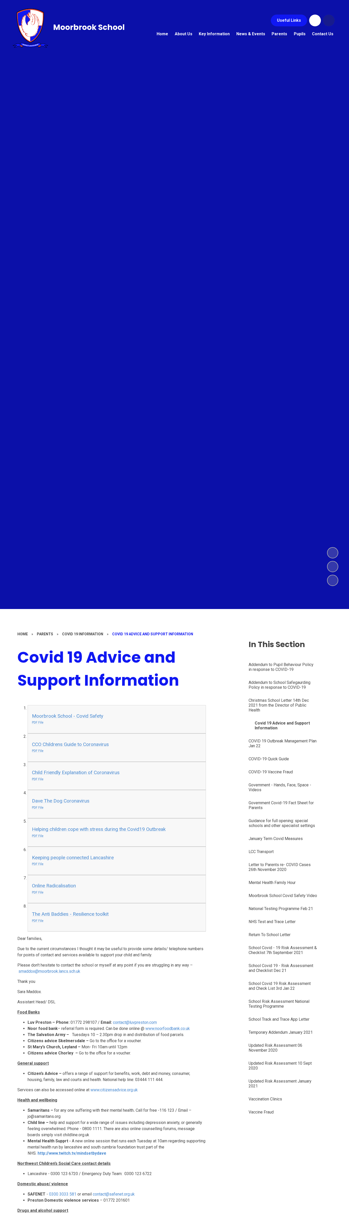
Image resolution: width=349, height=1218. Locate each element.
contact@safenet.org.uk (114, 1194)
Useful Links (289, 20)
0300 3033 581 (62, 1194)
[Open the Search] (329, 20)
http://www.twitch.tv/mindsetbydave (72, 1153)
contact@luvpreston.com (135, 1022)
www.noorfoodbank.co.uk (167, 1028)
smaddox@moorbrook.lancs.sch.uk (49, 971)
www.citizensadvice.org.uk (114, 1089)
